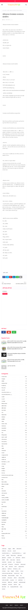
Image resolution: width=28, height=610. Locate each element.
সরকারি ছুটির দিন (14, 520)
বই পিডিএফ (14, 470)
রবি (14, 504)
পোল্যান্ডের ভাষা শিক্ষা (14, 455)
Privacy (21, 605)
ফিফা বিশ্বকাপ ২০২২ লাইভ (14, 461)
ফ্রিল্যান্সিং (14, 468)
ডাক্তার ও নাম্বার (14, 423)
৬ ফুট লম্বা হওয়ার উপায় (11, 366)
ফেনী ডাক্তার (14, 464)
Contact (16, 605)
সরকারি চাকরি (14, 515)
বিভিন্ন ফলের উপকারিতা (14, 484)
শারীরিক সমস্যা (14, 513)
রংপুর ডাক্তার (14, 502)
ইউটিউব (14, 381)
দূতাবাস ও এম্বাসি (6, 10)
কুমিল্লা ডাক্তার (14, 405)
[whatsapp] (14, 332)
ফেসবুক (14, 466)
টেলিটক (14, 421)
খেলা (14, 412)
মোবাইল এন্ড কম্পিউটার (14, 497)
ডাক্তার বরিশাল (14, 428)
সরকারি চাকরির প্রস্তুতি (14, 517)
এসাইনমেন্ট (14, 401)
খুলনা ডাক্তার (14, 410)
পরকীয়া (14, 448)
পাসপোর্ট (14, 452)
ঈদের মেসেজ (14, 387)
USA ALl (14, 538)
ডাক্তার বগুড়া (14, 426)
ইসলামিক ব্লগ (14, 385)
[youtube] (9, 332)
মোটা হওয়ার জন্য (14, 493)
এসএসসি (14, 399)
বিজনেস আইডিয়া (14, 482)
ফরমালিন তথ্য (14, 459)
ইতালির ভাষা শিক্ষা (14, 383)
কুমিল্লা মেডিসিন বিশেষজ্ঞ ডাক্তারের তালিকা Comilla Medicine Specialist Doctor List (16, 348)
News (4, 19)
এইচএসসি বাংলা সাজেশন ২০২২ (14, 392)
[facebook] (14, 1)
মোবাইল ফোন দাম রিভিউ (14, 499)
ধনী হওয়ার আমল (14, 439)
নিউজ (14, 446)
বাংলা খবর (14, 473)
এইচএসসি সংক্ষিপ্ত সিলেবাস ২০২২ (14, 394)
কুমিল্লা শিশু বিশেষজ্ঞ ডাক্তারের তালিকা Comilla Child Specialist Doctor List (15, 360)
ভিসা (14, 488)
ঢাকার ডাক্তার (14, 430)
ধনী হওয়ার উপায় (14, 441)
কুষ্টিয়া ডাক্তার (14, 408)
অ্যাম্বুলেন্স (14, 378)
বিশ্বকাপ (14, 486)
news (14, 535)
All (14, 531)
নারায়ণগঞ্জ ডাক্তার (14, 443)
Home (7, 605)
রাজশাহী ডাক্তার (14, 506)
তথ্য (14, 432)
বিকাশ (14, 479)
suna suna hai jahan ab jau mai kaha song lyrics (16, 354)
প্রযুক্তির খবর (14, 457)
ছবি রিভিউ (14, 419)
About (11, 605)
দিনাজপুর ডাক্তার (14, 435)
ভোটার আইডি (14, 491)
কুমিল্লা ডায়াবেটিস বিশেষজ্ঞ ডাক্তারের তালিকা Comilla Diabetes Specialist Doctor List (16, 341)
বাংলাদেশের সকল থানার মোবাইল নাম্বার (14, 475)
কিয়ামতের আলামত (14, 403)
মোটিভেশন (14, 495)
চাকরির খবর (14, 417)
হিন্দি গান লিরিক (14, 529)
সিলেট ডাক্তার (14, 522)
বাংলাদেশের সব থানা (14, 477)
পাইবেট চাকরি (14, 450)
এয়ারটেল (14, 396)
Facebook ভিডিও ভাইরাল (14, 533)
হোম (3, 10)
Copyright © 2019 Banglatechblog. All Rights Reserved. (14, 607)
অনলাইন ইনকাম (14, 376)
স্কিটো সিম (14, 524)
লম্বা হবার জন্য (14, 511)
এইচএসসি (14, 390)
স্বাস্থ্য (14, 526)
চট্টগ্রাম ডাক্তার (14, 414)
